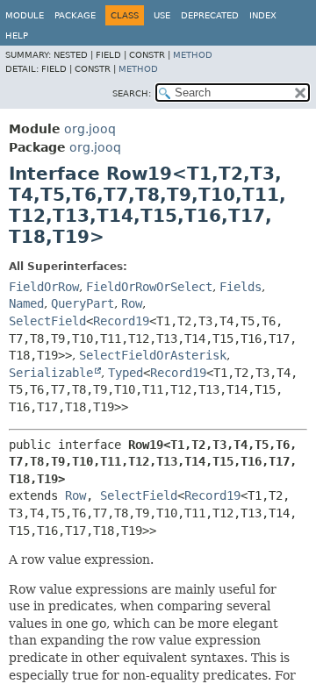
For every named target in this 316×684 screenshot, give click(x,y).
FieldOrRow (44, 287)
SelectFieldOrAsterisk (152, 355)
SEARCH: (131, 93)
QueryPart (82, 303)
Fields (240, 287)
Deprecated (210, 15)
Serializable (51, 373)
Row (131, 303)
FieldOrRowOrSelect (149, 287)
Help (16, 35)
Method (192, 55)
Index (262, 15)
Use (162, 15)
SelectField (47, 321)
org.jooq (90, 129)
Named (26, 303)
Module (24, 15)
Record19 (121, 321)
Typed (125, 373)
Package (75, 15)
